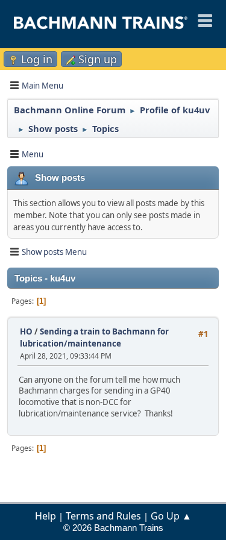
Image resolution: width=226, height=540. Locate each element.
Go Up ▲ (171, 516)
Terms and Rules (103, 516)
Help (45, 516)
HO (26, 331)
